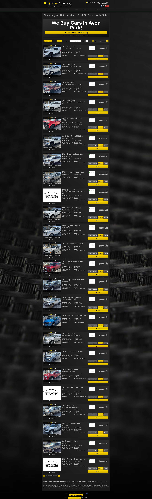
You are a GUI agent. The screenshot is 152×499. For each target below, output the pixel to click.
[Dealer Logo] (58, 4)
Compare (53, 59)
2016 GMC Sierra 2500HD (72, 137)
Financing (106, 56)
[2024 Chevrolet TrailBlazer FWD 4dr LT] (52, 267)
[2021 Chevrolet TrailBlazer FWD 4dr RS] (52, 392)
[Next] (107, 41)
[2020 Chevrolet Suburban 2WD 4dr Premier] (52, 159)
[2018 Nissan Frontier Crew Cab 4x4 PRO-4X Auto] (52, 410)
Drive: (63, 55)
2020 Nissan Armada (73, 172)
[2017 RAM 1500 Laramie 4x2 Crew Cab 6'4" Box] (52, 338)
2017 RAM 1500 (71, 334)
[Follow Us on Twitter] (103, 6)
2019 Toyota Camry (74, 315)
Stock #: (64, 51)
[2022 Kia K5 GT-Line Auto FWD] (52, 249)
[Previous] (93, 41)
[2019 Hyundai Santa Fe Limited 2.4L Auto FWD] (52, 374)
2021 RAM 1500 (71, 65)
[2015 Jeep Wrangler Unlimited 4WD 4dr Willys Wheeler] (52, 302)
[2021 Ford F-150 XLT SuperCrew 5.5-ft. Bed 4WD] (52, 51)
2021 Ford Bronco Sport (71, 424)
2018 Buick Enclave (70, 442)
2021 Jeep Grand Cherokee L (73, 281)
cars (81, 483)
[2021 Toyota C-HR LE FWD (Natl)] (52, 464)
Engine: (64, 52)
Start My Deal (100, 56)
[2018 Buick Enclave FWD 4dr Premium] (52, 446)
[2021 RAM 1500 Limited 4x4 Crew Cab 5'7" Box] (52, 69)
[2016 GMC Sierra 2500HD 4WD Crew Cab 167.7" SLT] (52, 141)
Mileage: (76, 51)
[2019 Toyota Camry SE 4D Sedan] (52, 320)
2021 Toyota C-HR (73, 459)
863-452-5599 (103, 3)
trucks (83, 483)
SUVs (87, 483)
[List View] (60, 41)
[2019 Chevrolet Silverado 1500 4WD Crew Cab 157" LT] (52, 213)
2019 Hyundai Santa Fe (71, 370)
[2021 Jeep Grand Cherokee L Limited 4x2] (52, 285)
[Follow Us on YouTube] (106, 6)
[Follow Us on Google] (108, 6)
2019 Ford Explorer (72, 351)
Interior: (76, 53)
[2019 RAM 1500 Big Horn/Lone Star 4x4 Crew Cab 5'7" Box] (52, 105)
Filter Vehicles (48, 41)
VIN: (75, 55)
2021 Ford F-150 (71, 47)
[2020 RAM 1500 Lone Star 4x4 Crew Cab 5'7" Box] (52, 87)
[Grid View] (58, 41)
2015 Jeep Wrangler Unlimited (74, 298)
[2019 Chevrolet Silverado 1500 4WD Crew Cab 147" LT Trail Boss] (52, 123)
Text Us (98, 59)
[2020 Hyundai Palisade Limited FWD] (52, 231)
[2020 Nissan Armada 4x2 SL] (52, 177)
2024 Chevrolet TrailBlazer (72, 263)
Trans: (63, 53)
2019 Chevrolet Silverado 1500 (72, 209)
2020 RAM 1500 (72, 83)
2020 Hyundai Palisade (71, 227)
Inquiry (90, 56)
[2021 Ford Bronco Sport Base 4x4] (52, 428)
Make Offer (95, 56)
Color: (75, 52)
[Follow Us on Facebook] (101, 6)
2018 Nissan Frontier (70, 406)
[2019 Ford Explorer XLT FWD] (52, 356)
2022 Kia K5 (72, 244)
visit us (52, 488)
